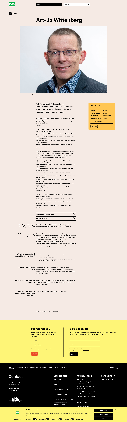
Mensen (44, 311)
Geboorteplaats (95, 113)
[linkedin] (12, 367)
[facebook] (10, 367)
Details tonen (79, 419)
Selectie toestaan (104, 414)
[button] (50, 4)
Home (37, 311)
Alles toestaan (103, 410)
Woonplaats (94, 115)
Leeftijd (92, 110)
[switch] (47, 419)
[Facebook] (96, 126)
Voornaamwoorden (96, 118)
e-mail (100, 121)
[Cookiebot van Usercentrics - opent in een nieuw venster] (17, 419)
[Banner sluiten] (115, 409)
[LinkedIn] (92, 126)
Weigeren (103, 418)
